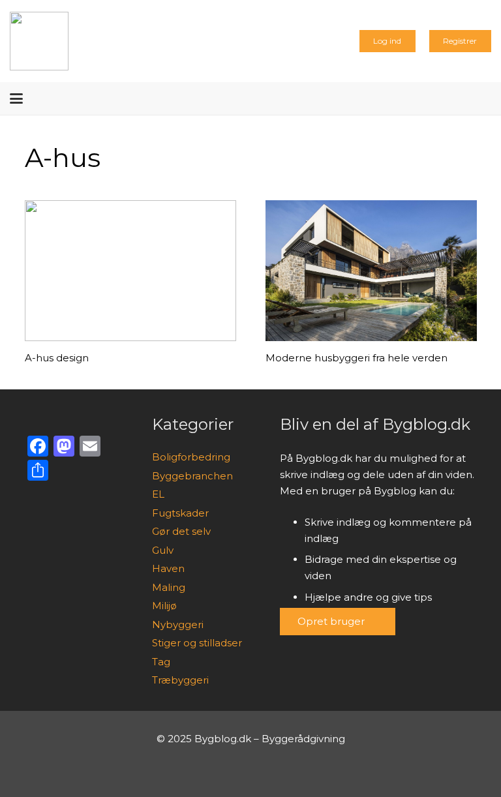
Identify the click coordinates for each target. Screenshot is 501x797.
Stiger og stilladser (197, 643)
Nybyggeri (178, 624)
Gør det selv (181, 531)
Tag (161, 661)
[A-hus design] (130, 270)
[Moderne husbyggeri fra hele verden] (371, 270)
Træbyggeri (180, 680)
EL (158, 494)
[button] (16, 98)
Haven (168, 568)
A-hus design (57, 358)
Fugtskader (180, 513)
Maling (168, 587)
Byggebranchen (192, 476)
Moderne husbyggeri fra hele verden (357, 358)
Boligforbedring (191, 457)
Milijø (164, 605)
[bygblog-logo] (39, 41)
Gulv (163, 550)
